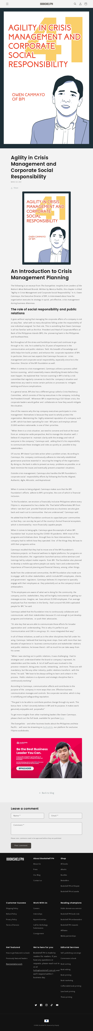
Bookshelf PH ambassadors (71, 920)
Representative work (14, 964)
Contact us (37, 881)
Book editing (65, 970)
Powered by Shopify (53, 1025)
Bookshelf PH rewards (69, 925)
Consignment (38, 934)
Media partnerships (68, 936)
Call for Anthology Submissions (40, 926)
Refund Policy (11, 914)
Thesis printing (66, 997)
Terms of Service (12, 925)
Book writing (66, 964)
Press (35, 869)
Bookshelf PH (42, 1025)
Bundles (64, 875)
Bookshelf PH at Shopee (70, 886)
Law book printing (68, 991)
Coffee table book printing (71, 986)
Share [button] (16, 188)
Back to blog (48, 793)
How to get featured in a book (18, 953)
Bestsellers (65, 881)
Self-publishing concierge (71, 953)
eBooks (63, 869)
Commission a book (68, 958)
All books (64, 864)
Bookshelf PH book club (70, 914)
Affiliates (64, 931)
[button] (7, 4)
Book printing (66, 975)
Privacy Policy (11, 920)
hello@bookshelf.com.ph (44, 970)
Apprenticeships (39, 920)
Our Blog (36, 875)
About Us (37, 864)
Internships (37, 914)
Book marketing (67, 981)
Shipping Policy (12, 908)
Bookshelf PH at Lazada (70, 892)
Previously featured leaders (16, 958)
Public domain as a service (71, 908)
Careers (36, 908)
